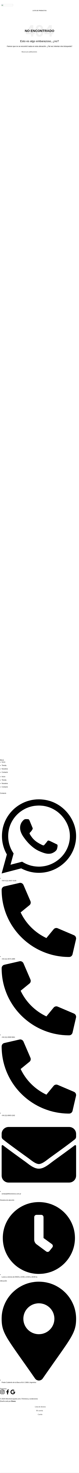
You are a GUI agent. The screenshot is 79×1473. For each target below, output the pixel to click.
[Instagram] (2, 1392)
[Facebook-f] (7, 1392)
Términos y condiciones (29, 1399)
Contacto (5, 772)
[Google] (12, 1392)
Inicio (3, 762)
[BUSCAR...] (56, 52)
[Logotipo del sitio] (7, 6)
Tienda (4, 765)
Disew (13, 1401)
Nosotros (5, 769)
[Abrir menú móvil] (39, 18)
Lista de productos (40, 10)
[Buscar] (39, 14)
